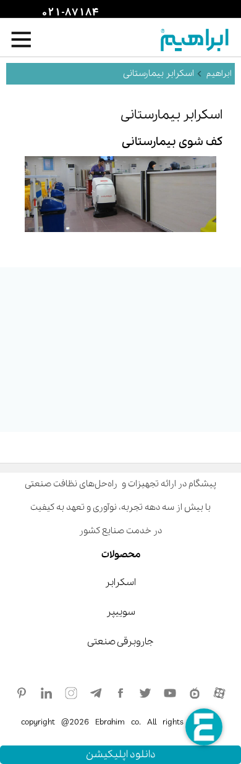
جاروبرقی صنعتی (120, 642)
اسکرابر (120, 582)
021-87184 (68, 13)
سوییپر (120, 612)
